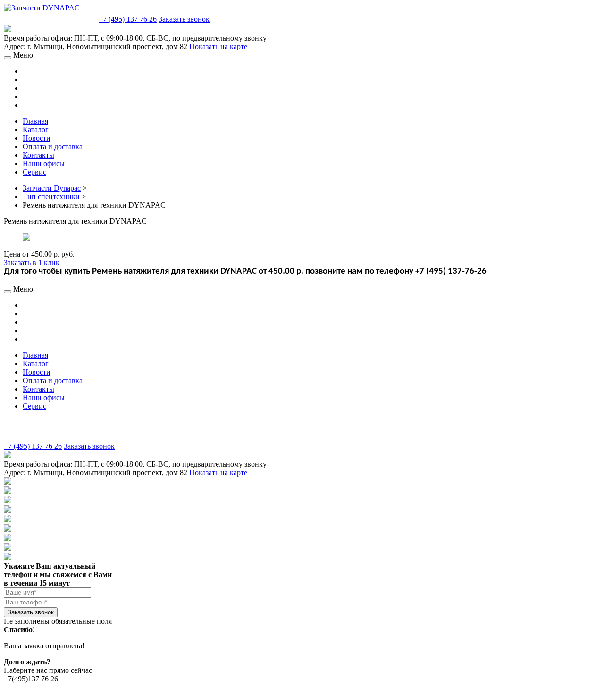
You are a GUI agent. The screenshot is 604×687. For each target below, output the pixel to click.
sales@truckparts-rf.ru (50, 18)
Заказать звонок (184, 19)
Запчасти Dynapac (52, 188)
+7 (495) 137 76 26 (128, 19)
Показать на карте (218, 46)
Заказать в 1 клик (31, 263)
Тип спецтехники (51, 197)
